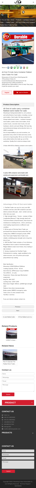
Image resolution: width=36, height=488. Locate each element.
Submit (8, 394)
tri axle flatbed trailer (9, 317)
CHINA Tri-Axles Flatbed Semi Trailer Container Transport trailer (11, 340)
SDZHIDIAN (18, 486)
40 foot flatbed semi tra (25, 317)
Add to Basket (23, 92)
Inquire (7, 92)
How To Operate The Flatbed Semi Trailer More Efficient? (9, 363)
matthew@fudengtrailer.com (12, 429)
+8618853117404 (9, 422)
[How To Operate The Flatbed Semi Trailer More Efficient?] (10, 354)
